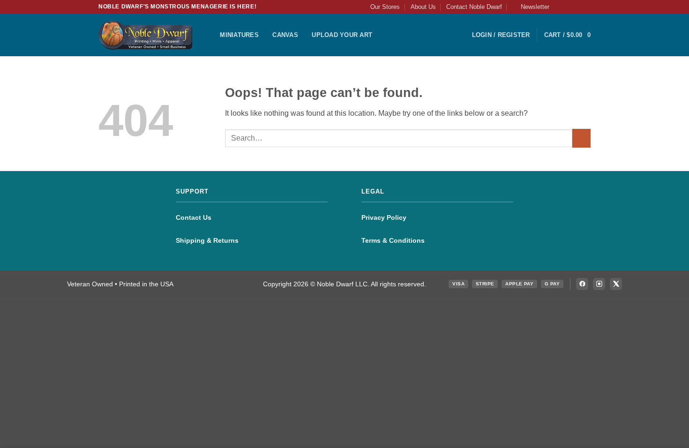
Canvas (285, 34)
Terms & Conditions (393, 240)
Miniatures (239, 34)
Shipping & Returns (207, 240)
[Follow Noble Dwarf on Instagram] (599, 284)
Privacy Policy (383, 217)
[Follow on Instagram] (568, 7)
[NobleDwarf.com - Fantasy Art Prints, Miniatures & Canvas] (145, 35)
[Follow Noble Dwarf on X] (616, 284)
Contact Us (193, 217)
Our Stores (385, 6)
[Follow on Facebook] (559, 7)
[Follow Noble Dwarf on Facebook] (582, 284)
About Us (423, 6)
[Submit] (581, 138)
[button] (530, 7)
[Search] (209, 35)
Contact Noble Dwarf (474, 6)
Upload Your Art (342, 34)
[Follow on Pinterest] (586, 7)
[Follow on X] (577, 7)
